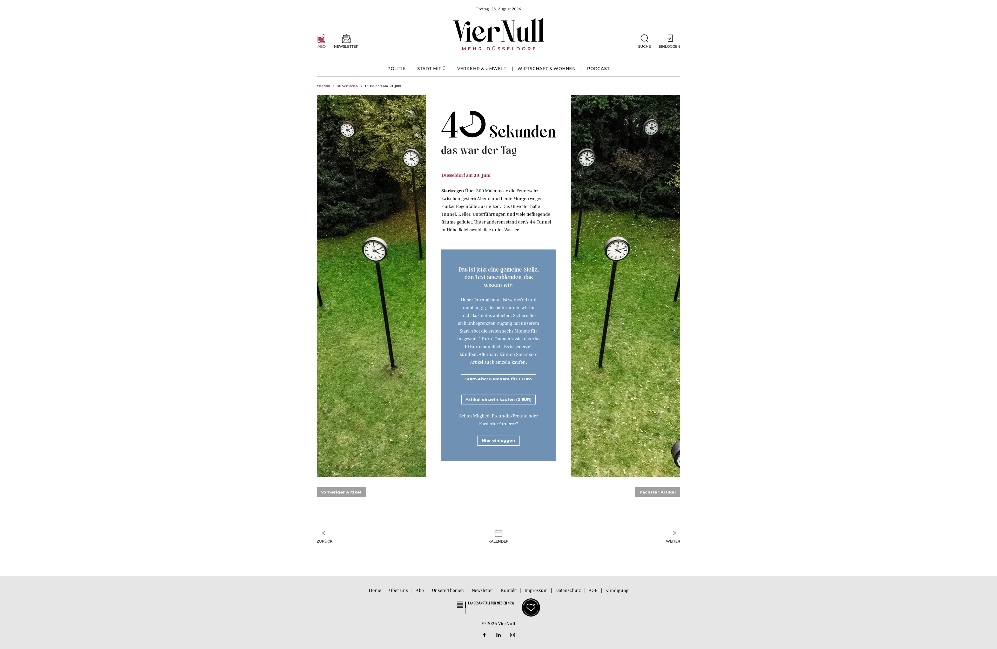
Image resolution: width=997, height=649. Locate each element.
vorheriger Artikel (341, 492)
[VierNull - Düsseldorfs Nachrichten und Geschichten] (498, 34)
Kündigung (617, 590)
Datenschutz (568, 590)
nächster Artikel (658, 492)
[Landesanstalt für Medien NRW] (485, 607)
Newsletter (482, 590)
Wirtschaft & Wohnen (546, 68)
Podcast (598, 68)
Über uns (398, 590)
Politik (396, 68)
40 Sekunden (347, 86)
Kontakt (509, 590)
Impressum (536, 590)
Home (375, 590)
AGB (593, 590)
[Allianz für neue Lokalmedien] (531, 607)
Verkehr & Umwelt (481, 68)
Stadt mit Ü (431, 68)
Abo (420, 590)
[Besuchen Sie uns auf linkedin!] (498, 635)
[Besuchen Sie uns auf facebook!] (484, 635)
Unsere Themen (448, 590)
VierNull (323, 86)
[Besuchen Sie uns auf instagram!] (512, 635)
